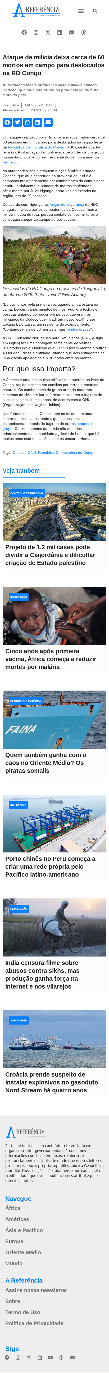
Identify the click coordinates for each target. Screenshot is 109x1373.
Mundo (13, 1263)
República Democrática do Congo (36, 147)
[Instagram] (36, 32)
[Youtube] (50, 1357)
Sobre (12, 1301)
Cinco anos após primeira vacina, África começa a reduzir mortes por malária (50, 659)
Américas (17, 1219)
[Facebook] (24, 32)
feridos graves (78, 329)
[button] (81, 10)
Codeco (19, 452)
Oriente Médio (23, 1252)
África (12, 1208)
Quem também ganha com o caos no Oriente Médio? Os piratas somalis (45, 763)
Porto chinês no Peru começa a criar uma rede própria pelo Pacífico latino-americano (50, 866)
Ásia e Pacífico (24, 1230)
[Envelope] (71, 32)
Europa (14, 1241)
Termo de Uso (22, 1312)
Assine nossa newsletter (36, 1290)
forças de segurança (67, 204)
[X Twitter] (48, 32)
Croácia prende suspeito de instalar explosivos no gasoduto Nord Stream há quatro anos (51, 1082)
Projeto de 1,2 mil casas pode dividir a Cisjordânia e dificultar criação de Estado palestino (50, 555)
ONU (32, 452)
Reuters (9, 162)
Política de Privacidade (34, 1323)
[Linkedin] (59, 32)
